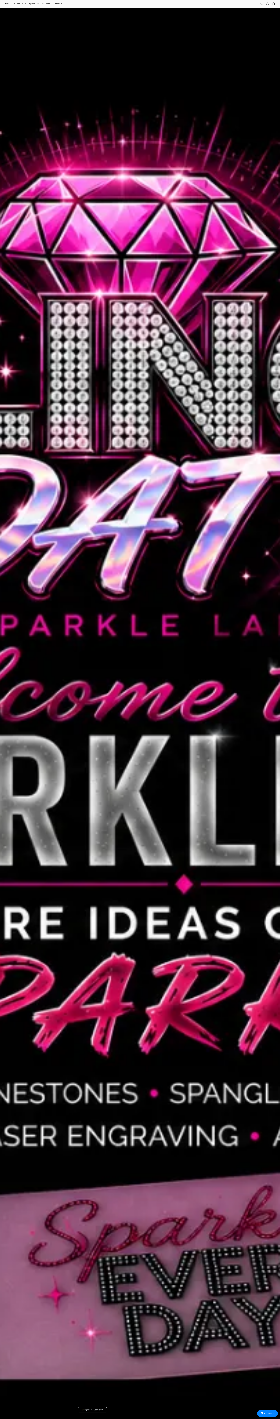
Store (7, 4)
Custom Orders (20, 4)
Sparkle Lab (34, 4)
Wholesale (46, 4)
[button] (267, 1413)
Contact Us (57, 4)
